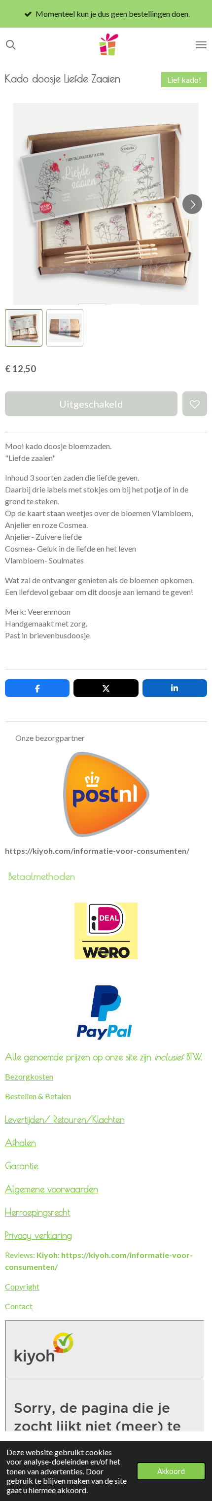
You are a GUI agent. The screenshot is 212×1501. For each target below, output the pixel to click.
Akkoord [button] (171, 1471)
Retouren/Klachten (89, 1119)
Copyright (22, 1286)
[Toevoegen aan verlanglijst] (194, 403)
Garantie (21, 1165)
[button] (23, 328)
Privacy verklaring (38, 1235)
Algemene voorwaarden (51, 1189)
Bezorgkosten (29, 1076)
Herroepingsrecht (37, 1212)
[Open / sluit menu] (201, 45)
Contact (19, 1306)
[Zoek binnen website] (11, 45)
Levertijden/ (29, 1119)
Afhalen (20, 1142)
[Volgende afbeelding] (192, 204)
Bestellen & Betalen (38, 1096)
